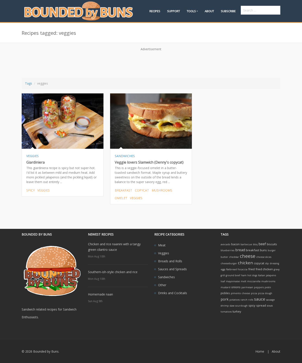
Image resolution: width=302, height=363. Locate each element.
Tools (191, 11)
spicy (30, 190)
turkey (237, 311)
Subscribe (228, 11)
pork (225, 299)
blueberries (227, 250)
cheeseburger (229, 263)
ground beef (233, 275)
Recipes (154, 11)
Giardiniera (35, 162)
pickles (225, 293)
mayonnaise (233, 281)
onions (236, 287)
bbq (255, 244)
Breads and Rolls (170, 261)
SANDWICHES (125, 156)
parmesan (247, 287)
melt (243, 281)
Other (162, 285)
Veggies (163, 253)
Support (173, 11)
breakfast (123, 190)
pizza (254, 293)
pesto (268, 287)
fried (251, 269)
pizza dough (265, 293)
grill (223, 275)
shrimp (225, 305)
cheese (247, 256)
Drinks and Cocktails (172, 293)
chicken (245, 262)
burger (272, 250)
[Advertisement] (151, 63)
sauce (259, 299)
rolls (250, 299)
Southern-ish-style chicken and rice (113, 272)
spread (261, 305)
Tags (28, 83)
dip (267, 263)
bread (240, 249)
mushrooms (162, 190)
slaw (232, 305)
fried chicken (264, 269)
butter (224, 257)
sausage (270, 299)
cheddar (234, 257)
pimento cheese (240, 293)
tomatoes (226, 311)
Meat (162, 245)
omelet (121, 198)
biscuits (272, 244)
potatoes (234, 299)
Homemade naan (100, 294)
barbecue (246, 244)
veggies (43, 190)
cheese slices (263, 257)
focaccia (242, 269)
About (209, 11)
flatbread (231, 269)
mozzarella (253, 281)
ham (244, 275)
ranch (244, 299)
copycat (142, 190)
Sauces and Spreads (172, 269)
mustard (225, 287)
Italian (261, 275)
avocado (225, 244)
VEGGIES (32, 156)
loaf (223, 281)
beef (262, 243)
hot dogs (252, 275)
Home (259, 351)
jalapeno (271, 275)
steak (270, 305)
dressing (274, 263)
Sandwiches (166, 277)
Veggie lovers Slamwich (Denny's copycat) (149, 162)
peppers (259, 287)
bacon (235, 244)
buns (263, 250)
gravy (276, 269)
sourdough (241, 305)
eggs (223, 269)
